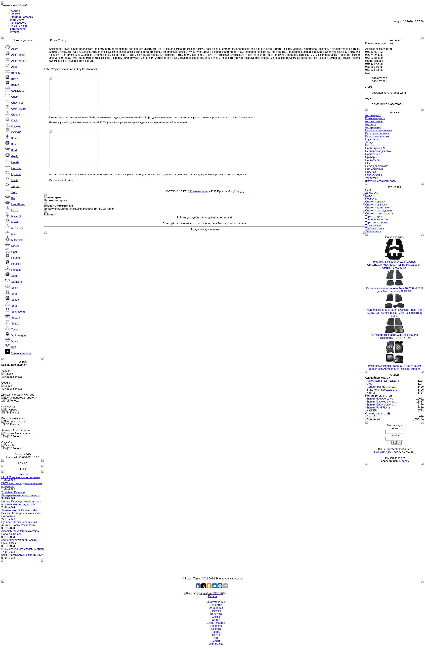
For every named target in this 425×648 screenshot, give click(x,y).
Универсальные (21, 353)
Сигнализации (374, 169)
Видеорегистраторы (377, 133)
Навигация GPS (375, 148)
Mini (13, 234)
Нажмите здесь (383, 452)
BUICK (15, 84)
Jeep (14, 192)
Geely (14, 156)
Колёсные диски (375, 118)
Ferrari (15, 138)
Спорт (216, 619)
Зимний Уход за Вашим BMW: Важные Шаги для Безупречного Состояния (21, 513)
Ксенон (369, 145)
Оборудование (216, 602)
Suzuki (15, 323)
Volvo (14, 341)
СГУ (367, 163)
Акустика (370, 124)
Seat (14, 293)
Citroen (15, 114)
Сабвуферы (372, 160)
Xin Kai (371, 392)
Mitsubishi (17, 240)
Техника (216, 628)
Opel (14, 252)
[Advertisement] (212, 569)
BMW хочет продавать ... (382, 389)
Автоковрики (373, 115)
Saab (14, 275)
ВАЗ (13, 347)
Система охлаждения (378, 210)
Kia (13, 198)
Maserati (16, 216)
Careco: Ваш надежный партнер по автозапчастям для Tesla (21, 503)
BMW (14, 78)
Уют (215, 637)
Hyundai (16, 174)
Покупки (216, 610)
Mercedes (17, 228)
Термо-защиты (374, 216)
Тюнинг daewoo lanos (380, 398)
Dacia (14, 120)
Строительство (216, 622)
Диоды (369, 142)
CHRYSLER (18, 108)
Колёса (369, 195)
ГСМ (368, 189)
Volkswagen (18, 335)
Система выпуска (376, 204)
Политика (216, 613)
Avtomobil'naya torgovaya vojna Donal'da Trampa (20, 532)
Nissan (15, 246)
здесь (405, 461)
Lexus (14, 210)
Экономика (216, 643)
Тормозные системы (377, 222)
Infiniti (14, 180)
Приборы (371, 157)
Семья (216, 616)
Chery (14, 96)
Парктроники (373, 154)
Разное (212, 596)
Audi (14, 66)
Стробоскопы (373, 175)
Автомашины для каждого (383, 380)
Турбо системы (374, 228)
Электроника (373, 231)
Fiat (13, 144)
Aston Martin (18, 60)
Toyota (15, 329)
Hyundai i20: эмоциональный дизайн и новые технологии (19, 523)
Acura (14, 48)
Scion (14, 287)
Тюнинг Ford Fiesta (378, 407)
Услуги (216, 634)
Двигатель (371, 192)
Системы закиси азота (379, 213)
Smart (14, 305)
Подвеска (371, 198)
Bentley (15, 72)
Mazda (15, 222)
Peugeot (16, 257)
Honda (15, 162)
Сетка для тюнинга (376, 166)
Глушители (372, 139)
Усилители (371, 178)
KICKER (372, 410)
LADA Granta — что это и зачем (20, 477)
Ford (14, 150)
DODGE (16, 132)
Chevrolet (17, 102)
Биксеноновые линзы (378, 130)
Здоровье (216, 625)
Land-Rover (18, 204)
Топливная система (377, 219)
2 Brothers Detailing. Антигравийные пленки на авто (20, 494)
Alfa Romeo (18, 54)
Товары (216, 631)
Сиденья (370, 172)
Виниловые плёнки (377, 136)
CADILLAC (18, 90)
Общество (216, 605)
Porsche (16, 263)
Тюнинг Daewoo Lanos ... (382, 401)
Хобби (216, 640)
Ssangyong (18, 311)
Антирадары (373, 127)
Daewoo (16, 126)
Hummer (16, 168)
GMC (370, 383)
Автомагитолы (374, 121)
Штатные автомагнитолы (380, 181)
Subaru (15, 317)
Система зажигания (377, 207)
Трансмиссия (373, 225)
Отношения (216, 608)
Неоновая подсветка (378, 151)
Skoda (15, 299)
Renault (16, 269)
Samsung (17, 281)
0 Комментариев (198, 191)
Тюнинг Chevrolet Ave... (381, 404)
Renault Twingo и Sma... (381, 386)
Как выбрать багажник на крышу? (22, 555)
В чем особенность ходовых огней (22, 549)
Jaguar (15, 186)
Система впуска (375, 201)
